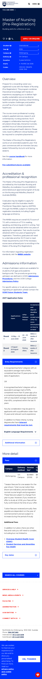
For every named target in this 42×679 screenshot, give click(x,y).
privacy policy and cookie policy (8, 671)
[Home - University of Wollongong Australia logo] (10, 4)
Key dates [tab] (9, 555)
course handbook (17, 156)
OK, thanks (29, 659)
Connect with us (10, 618)
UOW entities (8, 613)
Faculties (6, 601)
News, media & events (11, 595)
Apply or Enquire (31, 39)
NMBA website (24, 254)
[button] (3, 39)
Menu (34, 4)
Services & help (9, 589)
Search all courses (14, 575)
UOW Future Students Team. (15, 292)
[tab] (21, 362)
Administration (9, 607)
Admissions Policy (10, 281)
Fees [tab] (7, 460)
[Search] (29, 4)
